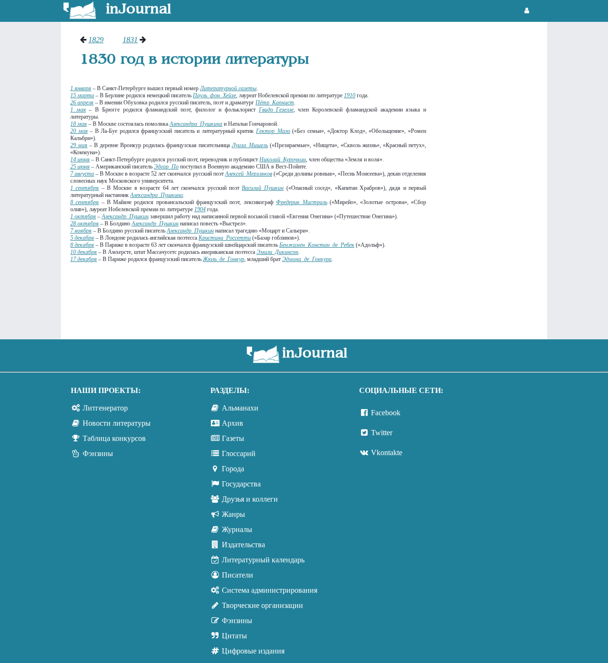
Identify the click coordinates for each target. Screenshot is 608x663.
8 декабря (82, 245)
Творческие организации (262, 605)
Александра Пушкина (156, 195)
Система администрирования (269, 590)
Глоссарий (239, 453)
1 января (80, 88)
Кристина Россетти (225, 237)
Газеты (233, 438)
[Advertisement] (491, 178)
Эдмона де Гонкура (307, 259)
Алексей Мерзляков (248, 173)
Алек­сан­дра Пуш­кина (196, 124)
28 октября (84, 223)
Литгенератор (105, 408)
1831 (130, 40)
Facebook (385, 413)
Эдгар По (166, 166)
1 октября (83, 216)
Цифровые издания (253, 651)
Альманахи (240, 408)
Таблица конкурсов (114, 438)
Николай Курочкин (282, 159)
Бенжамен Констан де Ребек (316, 245)
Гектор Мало (273, 131)
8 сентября (84, 202)
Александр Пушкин (125, 216)
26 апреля (82, 102)
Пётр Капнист (275, 102)
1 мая (78, 109)
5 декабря (82, 237)
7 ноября (81, 230)
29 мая (78, 145)
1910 (349, 95)
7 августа (82, 173)
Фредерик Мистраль (301, 202)
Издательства (243, 545)
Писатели (237, 575)
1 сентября (84, 188)
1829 (96, 40)
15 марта (82, 95)
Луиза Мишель (250, 145)
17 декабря (83, 259)
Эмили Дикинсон (277, 252)
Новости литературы (117, 423)
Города (233, 469)
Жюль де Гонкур (223, 259)
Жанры (233, 514)
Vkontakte (386, 452)
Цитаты (234, 636)
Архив (232, 423)
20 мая (79, 131)
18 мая (78, 124)
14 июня (80, 159)
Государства (241, 484)
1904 (200, 209)
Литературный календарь (263, 560)
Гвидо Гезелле (276, 109)
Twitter (381, 433)
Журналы (237, 529)
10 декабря (83, 252)
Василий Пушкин (263, 188)
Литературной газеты (228, 88)
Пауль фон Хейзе (214, 95)
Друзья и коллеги (250, 499)
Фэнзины (98, 453)
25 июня (80, 166)
